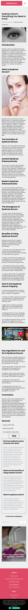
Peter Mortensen (18, 22)
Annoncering (14, 595)
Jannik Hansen (17, 558)
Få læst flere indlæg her (14, 516)
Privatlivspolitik (16, 608)
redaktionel (5, 24)
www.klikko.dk (16, 587)
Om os (14, 598)
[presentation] (21, 522)
